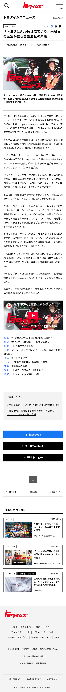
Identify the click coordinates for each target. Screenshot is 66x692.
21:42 (6, 366)
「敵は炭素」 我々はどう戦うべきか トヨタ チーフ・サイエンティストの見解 (32, 412)
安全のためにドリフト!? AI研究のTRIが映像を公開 (33, 404)
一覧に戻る (33, 492)
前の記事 (53, 492)
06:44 (6, 345)
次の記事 (12, 492)
